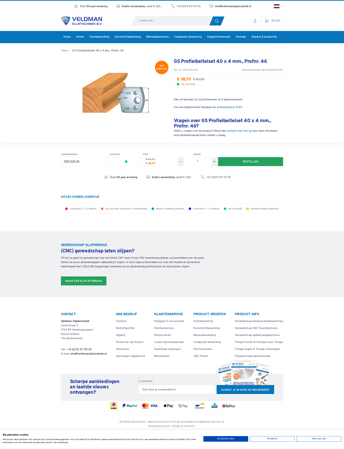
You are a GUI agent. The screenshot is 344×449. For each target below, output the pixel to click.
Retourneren (162, 335)
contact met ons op (239, 131)
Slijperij (120, 335)
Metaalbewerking (205, 335)
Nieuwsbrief (161, 356)
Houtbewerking (203, 321)
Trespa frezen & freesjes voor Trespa (259, 342)
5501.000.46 (72, 161)
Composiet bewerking (207, 342)
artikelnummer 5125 (229, 107)
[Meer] (214, 161)
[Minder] (181, 161)
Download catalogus (167, 349)
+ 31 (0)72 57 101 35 (79, 349)
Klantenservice (164, 328)
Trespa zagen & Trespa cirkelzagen (257, 349)
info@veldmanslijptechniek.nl (233, 6)
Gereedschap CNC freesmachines (256, 328)
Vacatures (122, 349)
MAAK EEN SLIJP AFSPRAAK (83, 281)
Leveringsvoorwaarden (169, 342)
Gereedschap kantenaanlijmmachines (259, 321)
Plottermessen (203, 349)
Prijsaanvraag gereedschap (252, 356)
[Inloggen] (256, 21)
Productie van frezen (130, 342)
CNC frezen (201, 356)
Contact (121, 321)
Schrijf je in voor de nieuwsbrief (245, 390)
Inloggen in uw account (169, 321)
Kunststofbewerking (207, 328)
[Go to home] (81, 20)
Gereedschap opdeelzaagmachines (257, 335)
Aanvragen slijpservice (130, 356)
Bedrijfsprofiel (125, 328)
